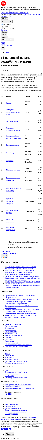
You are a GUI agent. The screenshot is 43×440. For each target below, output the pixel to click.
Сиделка (9, 103)
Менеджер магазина (13, 170)
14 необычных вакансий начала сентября (19, 269)
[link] (4, 37)
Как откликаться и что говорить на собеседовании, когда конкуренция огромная (23, 279)
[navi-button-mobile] (3, 48)
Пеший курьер (11, 153)
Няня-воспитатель (12, 145)
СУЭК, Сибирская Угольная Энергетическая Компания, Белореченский (20, 312)
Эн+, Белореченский (17, 317)
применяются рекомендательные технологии (18, 418)
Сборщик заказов (12, 121)
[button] (3, 42)
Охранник (9, 161)
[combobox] (9, 434)
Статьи (7, 52)
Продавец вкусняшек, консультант (10, 201)
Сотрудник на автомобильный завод (13, 112)
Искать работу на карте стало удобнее (18, 272)
